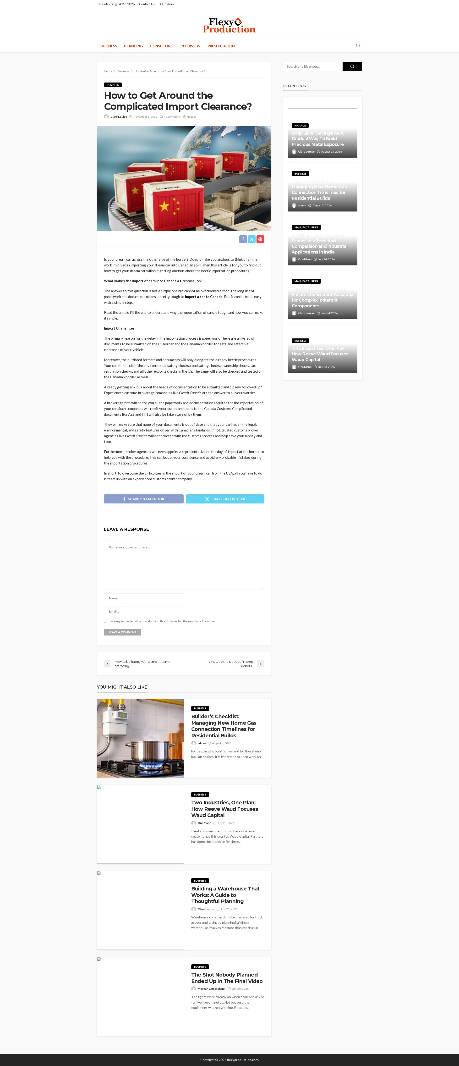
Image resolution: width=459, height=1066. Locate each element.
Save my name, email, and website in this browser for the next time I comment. (163, 621)
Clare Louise (118, 116)
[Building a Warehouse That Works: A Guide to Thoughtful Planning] (140, 910)
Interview (190, 46)
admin (202, 743)
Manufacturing (306, 227)
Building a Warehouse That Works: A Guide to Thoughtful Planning (225, 895)
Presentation (221, 46)
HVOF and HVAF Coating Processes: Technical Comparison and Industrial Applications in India (319, 243)
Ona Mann (204, 823)
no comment (172, 116)
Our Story (167, 4)
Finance (300, 125)
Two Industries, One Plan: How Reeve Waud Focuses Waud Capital (224, 809)
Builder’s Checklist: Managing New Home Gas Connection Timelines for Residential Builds (223, 725)
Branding (133, 46)
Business (108, 46)
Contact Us (147, 4)
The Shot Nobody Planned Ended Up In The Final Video (226, 978)
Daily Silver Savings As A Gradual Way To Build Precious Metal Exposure (318, 139)
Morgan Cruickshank (211, 988)
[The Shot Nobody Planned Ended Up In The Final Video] (140, 996)
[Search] (358, 46)
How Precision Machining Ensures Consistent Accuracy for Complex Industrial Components (322, 297)
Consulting (161, 46)
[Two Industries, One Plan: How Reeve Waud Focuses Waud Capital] (140, 824)
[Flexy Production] (229, 24)
